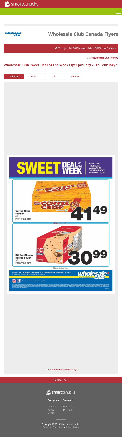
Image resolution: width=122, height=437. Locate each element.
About (51, 409)
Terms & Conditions (53, 427)
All (54, 76)
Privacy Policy (72, 427)
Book (34, 76)
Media (51, 412)
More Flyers (101, 57)
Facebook (69, 406)
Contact (52, 406)
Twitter (69, 409)
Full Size (14, 76)
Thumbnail (73, 76)
